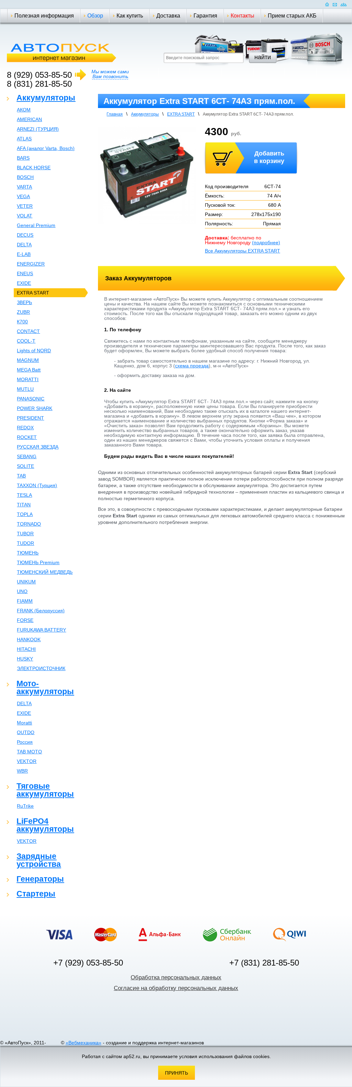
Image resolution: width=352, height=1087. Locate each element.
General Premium (36, 225)
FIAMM (25, 601)
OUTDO (25, 732)
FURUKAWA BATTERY (41, 630)
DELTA (24, 244)
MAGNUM (28, 360)
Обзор (95, 16)
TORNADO (29, 524)
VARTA (24, 187)
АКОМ (24, 109)
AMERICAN (29, 119)
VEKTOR (26, 761)
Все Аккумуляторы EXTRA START (242, 251)
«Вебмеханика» (83, 1042)
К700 (22, 321)
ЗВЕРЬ (24, 302)
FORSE (25, 620)
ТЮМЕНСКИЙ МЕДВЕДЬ (45, 572)
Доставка (168, 16)
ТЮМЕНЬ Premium (38, 562)
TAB (21, 475)
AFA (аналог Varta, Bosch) (46, 148)
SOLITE (25, 466)
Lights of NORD (34, 350)
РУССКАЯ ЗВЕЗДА (37, 447)
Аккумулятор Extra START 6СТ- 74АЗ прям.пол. (248, 114)
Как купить (130, 16)
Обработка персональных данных (176, 977)
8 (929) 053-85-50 (39, 74)
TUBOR (25, 533)
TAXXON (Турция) (37, 485)
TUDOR (25, 543)
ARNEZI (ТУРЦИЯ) (38, 129)
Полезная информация (44, 16)
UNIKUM (26, 581)
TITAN (24, 504)
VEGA (23, 196)
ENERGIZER (31, 264)
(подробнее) (266, 242)
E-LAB (24, 254)
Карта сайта (343, 4)
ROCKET (27, 437)
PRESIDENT (30, 418)
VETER (25, 206)
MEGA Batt (29, 370)
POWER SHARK (34, 408)
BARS (23, 158)
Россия (25, 742)
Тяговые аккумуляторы (45, 790)
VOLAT (24, 215)
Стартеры (35, 893)
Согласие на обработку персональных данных (176, 988)
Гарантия (205, 16)
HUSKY (25, 658)
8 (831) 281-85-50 (39, 83)
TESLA (24, 495)
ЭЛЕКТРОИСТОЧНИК (41, 668)
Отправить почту (335, 4)
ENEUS (25, 273)
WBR (22, 771)
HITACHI (26, 649)
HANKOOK (29, 639)
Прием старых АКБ (292, 16)
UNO (22, 591)
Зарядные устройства (38, 860)
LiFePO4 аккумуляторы (45, 825)
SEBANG (26, 456)
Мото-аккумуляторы (45, 687)
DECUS (25, 235)
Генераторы (40, 878)
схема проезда (192, 365)
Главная (115, 114)
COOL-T (26, 341)
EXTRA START (33, 292)
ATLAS (24, 138)
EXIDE (24, 283)
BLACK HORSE (34, 167)
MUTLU (25, 389)
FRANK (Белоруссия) (41, 610)
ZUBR (23, 312)
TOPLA (25, 514)
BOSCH (25, 177)
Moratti (24, 722)
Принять (176, 1073)
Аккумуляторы (45, 97)
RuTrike (25, 806)
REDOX (25, 427)
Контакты (242, 16)
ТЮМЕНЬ (27, 553)
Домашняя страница (327, 4)
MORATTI (27, 379)
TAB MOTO (29, 751)
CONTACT (28, 331)
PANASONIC (30, 398)
